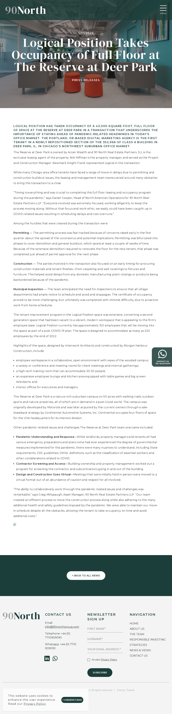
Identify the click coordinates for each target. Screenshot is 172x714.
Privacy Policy (109, 659)
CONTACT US (139, 655)
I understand (72, 699)
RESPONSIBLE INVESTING (148, 639)
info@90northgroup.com (62, 626)
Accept (104, 659)
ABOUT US (137, 628)
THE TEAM (137, 634)
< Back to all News (86, 575)
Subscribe (100, 672)
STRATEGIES (138, 645)
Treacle (130, 690)
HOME (134, 623)
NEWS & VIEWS (140, 650)
